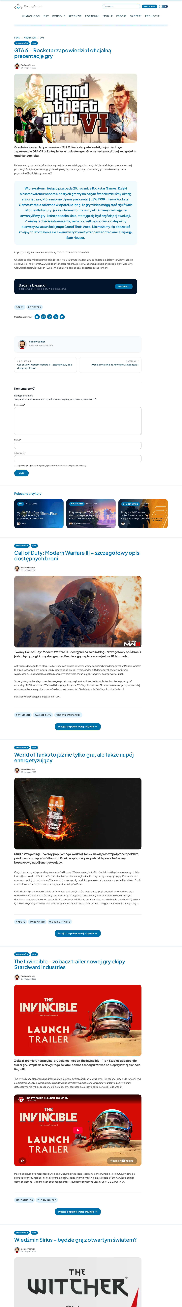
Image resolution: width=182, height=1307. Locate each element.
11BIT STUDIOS (24, 1200)
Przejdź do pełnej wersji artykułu (76, 726)
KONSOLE (58, 16)
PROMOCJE (152, 16)
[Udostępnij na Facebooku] (37, 316)
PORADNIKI (92, 16)
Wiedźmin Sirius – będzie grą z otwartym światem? (75, 1239)
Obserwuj (123, 286)
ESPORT (121, 16)
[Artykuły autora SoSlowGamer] (22, 344)
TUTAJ (29, 685)
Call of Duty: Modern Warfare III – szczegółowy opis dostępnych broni (76, 555)
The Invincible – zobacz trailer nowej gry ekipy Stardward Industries (69, 964)
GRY (46, 16)
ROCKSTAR (34, 307)
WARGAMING (37, 921)
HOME (16, 38)
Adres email (19, 453)
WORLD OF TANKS (59, 921)
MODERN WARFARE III (68, 715)
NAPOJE (20, 921)
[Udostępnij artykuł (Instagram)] (43, 316)
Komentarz (19, 405)
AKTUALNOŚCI (30, 38)
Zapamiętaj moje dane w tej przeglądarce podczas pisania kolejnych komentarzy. (52, 465)
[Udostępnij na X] (55, 316)
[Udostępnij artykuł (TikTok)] (49, 316)
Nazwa (17, 440)
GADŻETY (136, 16)
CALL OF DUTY (43, 715)
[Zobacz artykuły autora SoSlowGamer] (17, 66)
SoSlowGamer (28, 65)
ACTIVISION (23, 715)
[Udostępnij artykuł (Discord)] (62, 316)
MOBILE (108, 16)
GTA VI (20, 307)
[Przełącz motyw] (163, 6)
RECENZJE (75, 16)
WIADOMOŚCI (31, 16)
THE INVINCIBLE (47, 1200)
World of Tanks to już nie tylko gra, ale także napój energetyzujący (74, 757)
